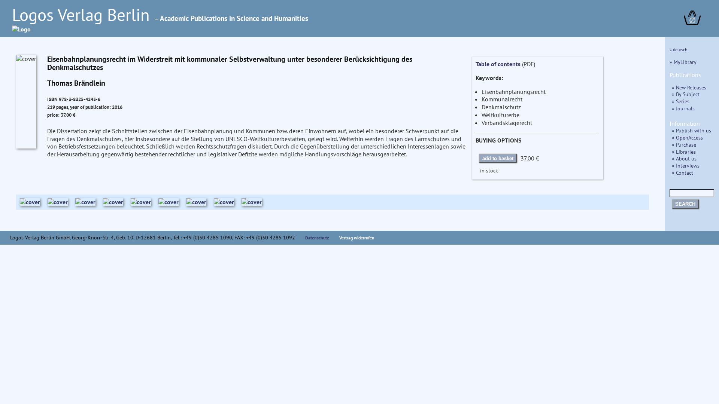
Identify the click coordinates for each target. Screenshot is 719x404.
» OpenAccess (687, 137)
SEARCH (685, 204)
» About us (684, 158)
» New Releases (689, 87)
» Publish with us (691, 130)
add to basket (497, 158)
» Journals (683, 108)
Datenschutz (317, 238)
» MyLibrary (683, 61)
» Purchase (684, 144)
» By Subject (686, 94)
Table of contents (498, 64)
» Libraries (684, 151)
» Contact (682, 172)
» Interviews (686, 165)
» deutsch (679, 49)
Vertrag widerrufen (356, 238)
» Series (680, 101)
